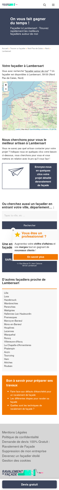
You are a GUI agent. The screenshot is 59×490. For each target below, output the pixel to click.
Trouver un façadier (17, 48)
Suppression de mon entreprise (24, 451)
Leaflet (18, 129)
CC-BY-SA (52, 129)
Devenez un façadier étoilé (21, 455)
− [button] (6, 89)
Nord (47, 48)
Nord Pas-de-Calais (35, 48)
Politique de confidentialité (20, 437)
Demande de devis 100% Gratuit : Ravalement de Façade (26, 444)
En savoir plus (35, 257)
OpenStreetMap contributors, (39, 129)
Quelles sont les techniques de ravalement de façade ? (26, 407)
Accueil (5, 48)
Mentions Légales (14, 432)
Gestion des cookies (16, 460)
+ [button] (6, 85)
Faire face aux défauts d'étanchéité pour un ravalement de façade (30, 393)
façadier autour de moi (36, 71)
